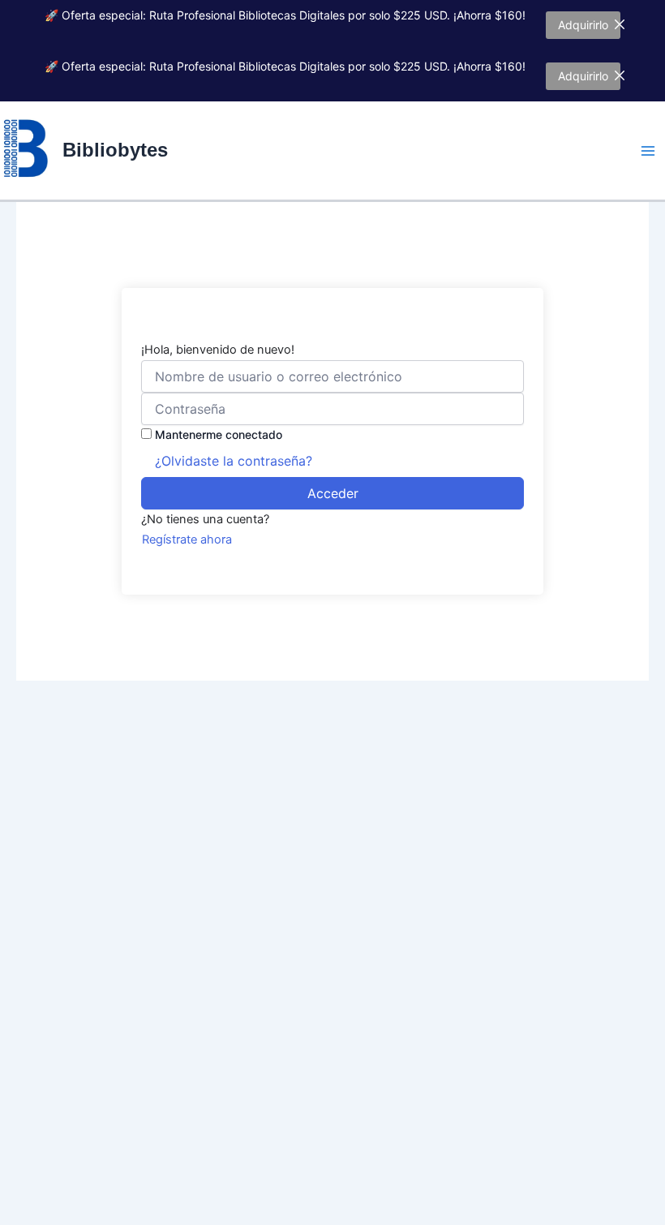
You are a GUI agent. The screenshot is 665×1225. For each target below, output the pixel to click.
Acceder (332, 493)
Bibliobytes (115, 150)
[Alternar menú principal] (648, 151)
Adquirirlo (583, 25)
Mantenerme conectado (218, 434)
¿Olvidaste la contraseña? (233, 461)
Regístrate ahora (187, 539)
